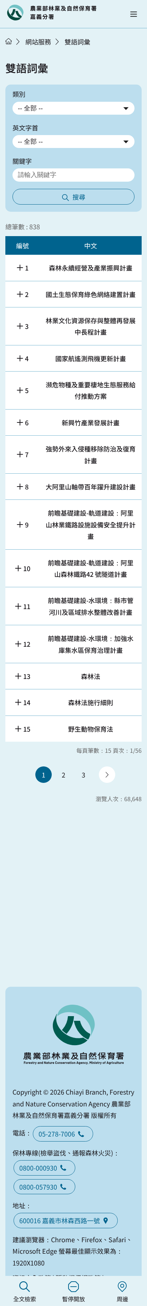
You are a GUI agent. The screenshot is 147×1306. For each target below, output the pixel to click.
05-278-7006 (57, 1133)
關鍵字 (22, 161)
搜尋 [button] (78, 196)
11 (26, 606)
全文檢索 (24, 1299)
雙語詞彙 (77, 41)
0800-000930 (38, 1167)
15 (26, 728)
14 (26, 702)
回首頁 (51, 12)
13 (26, 676)
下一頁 (107, 774)
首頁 (8, 41)
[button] (133, 14)
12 (26, 644)
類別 (18, 94)
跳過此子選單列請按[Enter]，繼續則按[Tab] (16, 50)
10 (26, 568)
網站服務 (38, 41)
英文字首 (25, 127)
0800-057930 (38, 1186)
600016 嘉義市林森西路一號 (59, 1220)
